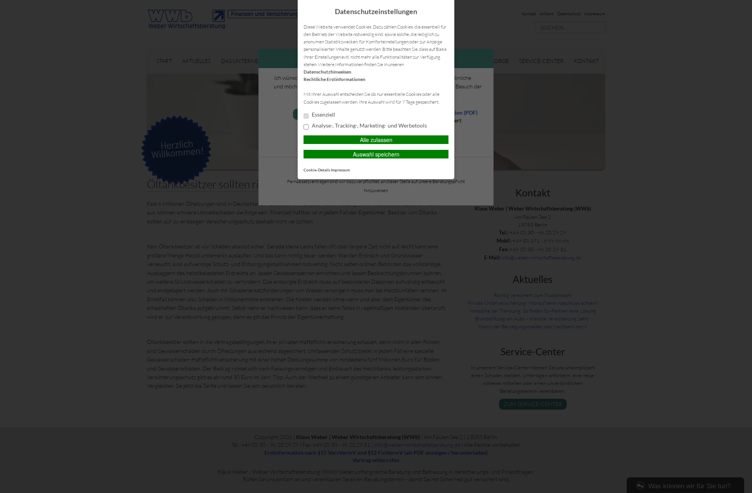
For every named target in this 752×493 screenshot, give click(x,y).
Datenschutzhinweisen (327, 72)
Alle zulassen (376, 140)
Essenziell (323, 115)
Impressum (340, 169)
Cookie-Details (317, 169)
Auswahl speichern (376, 154)
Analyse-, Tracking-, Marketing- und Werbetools (369, 125)
